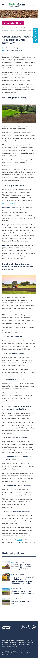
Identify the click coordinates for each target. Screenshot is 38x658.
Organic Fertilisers (22, 28)
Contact (29, 653)
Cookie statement (7, 654)
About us (23, 653)
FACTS (19, 540)
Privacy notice (15, 653)
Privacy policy (6, 653)
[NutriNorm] (16, 5)
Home (4, 28)
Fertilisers (11, 28)
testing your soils (8, 203)
